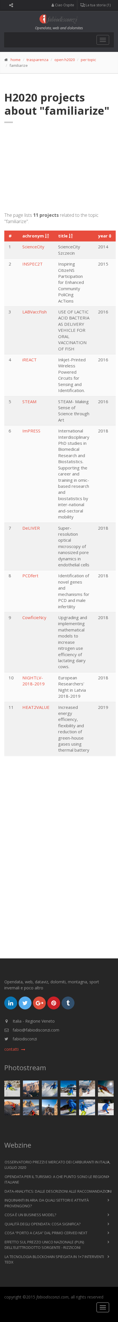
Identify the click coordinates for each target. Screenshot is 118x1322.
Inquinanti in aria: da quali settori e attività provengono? (47, 1203)
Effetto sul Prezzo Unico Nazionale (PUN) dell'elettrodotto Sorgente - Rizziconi (44, 1244)
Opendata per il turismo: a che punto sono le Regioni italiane (56, 1179)
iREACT (29, 359)
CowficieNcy (34, 617)
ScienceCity (33, 246)
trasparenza (37, 59)
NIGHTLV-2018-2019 (33, 681)
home (16, 59)
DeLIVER (31, 528)
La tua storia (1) (98, 5)
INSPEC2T (32, 264)
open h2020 (64, 59)
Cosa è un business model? (30, 1214)
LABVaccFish (34, 312)
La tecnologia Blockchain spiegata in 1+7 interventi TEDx (54, 1259)
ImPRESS (31, 431)
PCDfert (30, 575)
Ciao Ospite (64, 5)
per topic (88, 59)
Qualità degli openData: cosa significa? (42, 1224)
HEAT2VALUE (36, 707)
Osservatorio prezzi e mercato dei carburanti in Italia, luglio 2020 (57, 1164)
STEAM (29, 401)
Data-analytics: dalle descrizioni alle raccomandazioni (58, 1191)
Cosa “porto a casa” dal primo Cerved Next (46, 1232)
